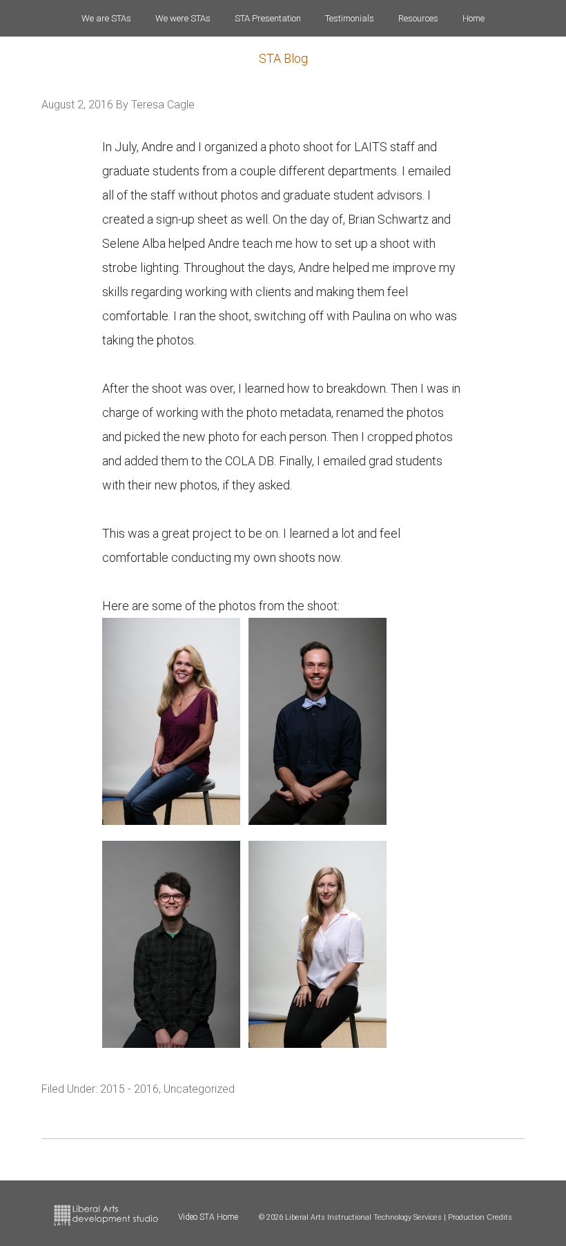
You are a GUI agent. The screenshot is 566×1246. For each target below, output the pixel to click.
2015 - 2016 (129, 1089)
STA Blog (283, 58)
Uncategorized (199, 1089)
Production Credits (480, 1217)
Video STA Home (208, 1217)
